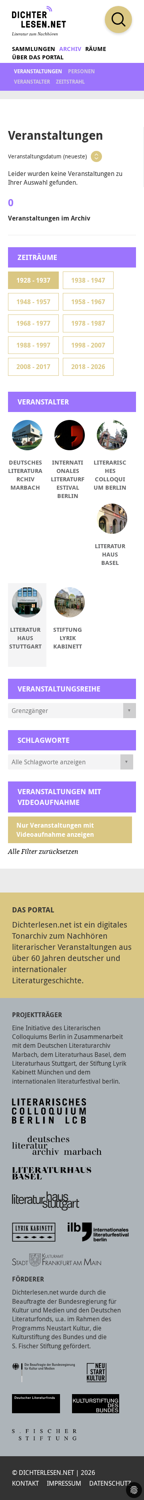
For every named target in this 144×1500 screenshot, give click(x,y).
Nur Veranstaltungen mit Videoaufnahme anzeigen (55, 829)
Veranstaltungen (38, 71)
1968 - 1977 (33, 323)
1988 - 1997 (33, 345)
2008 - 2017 (33, 366)
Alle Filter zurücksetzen (43, 851)
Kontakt (25, 1483)
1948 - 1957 (33, 301)
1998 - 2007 (88, 345)
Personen (81, 71)
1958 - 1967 (88, 301)
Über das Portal (38, 57)
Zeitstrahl (70, 81)
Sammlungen (33, 49)
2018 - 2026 (88, 366)
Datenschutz (110, 1483)
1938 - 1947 (88, 280)
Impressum (64, 1483)
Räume (95, 49)
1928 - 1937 (33, 280)
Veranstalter (32, 81)
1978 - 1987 (88, 323)
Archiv (70, 49)
